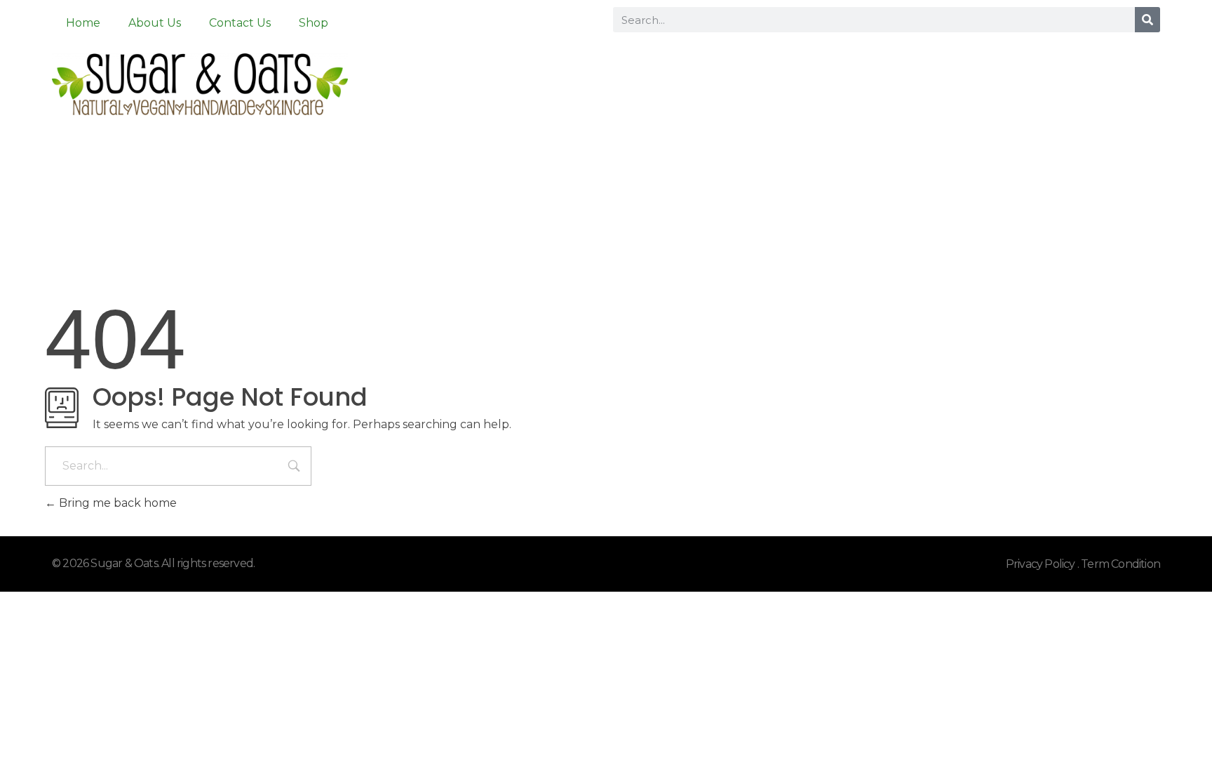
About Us (154, 22)
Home (83, 22)
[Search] (1147, 19)
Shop (313, 22)
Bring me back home (116, 503)
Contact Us (240, 22)
